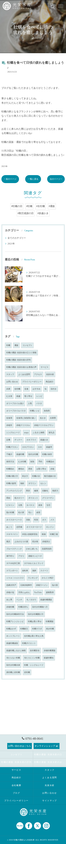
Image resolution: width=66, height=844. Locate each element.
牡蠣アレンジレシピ (15, 621)
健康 (36, 491)
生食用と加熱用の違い (26, 418)
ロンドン (50, 527)
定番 (8, 440)
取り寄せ (28, 396)
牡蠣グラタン (12, 447)
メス (52, 520)
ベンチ (19, 600)
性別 (36, 520)
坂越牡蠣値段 (12, 643)
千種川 (9, 454)
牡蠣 (8, 345)
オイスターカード (34, 527)
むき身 (9, 396)
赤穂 (52, 469)
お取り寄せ (41, 469)
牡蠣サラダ (37, 629)
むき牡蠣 (22, 462)
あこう (9, 527)
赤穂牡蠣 (10, 607)
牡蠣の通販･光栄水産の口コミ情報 (21, 353)
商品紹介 (50, 382)
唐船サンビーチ (35, 556)
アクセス (38, 374)
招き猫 (35, 542)
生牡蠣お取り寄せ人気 (33, 636)
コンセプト (27, 345)
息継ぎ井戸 (11, 585)
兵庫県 (53, 418)
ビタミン (10, 505)
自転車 (25, 571)
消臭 (28, 520)
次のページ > (56, 179)
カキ (40, 447)
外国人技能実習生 (30, 534)
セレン (43, 483)
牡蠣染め (50, 462)
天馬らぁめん (24, 592)
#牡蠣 (29, 206)
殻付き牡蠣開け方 (35, 614)
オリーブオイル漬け (15, 403)
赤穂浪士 (46, 542)
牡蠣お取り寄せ (35, 621)
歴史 (30, 469)
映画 (44, 534)
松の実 (21, 512)
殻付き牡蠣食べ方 (40, 607)
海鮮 (22, 483)
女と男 (9, 600)
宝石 (48, 505)
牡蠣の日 (36, 476)
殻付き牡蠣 (33, 454)
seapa (26, 433)
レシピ (39, 396)
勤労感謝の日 (50, 476)
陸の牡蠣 (10, 512)
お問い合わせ (12, 382)
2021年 (4, 166)
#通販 (52, 206)
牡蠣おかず (11, 629)
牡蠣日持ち (23, 607)
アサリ (21, 556)
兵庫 (8, 389)
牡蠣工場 (54, 534)
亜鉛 (8, 498)
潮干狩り (10, 556)
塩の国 (55, 585)
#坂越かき (43, 213)
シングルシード (13, 433)
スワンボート (12, 571)
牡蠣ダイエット (29, 643)
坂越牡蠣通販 (46, 600)
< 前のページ (10, 179)
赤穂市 (9, 425)
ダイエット (33, 498)
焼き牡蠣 (50, 629)
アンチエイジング (14, 491)
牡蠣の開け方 (12, 476)
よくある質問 (24, 374)
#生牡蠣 (40, 206)
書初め (21, 469)
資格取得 (50, 592)
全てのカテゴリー (17, 238)
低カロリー (19, 498)
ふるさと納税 (38, 433)
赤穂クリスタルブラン (44, 425)
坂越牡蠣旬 (49, 658)
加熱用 (47, 411)
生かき (43, 418)
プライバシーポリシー (32, 382)
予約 (40, 462)
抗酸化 (45, 491)
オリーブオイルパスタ (16, 411)
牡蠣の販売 (11, 483)
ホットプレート (13, 636)
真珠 (40, 505)
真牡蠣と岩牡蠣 (13, 672)
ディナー (18, 440)
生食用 (9, 418)
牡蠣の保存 (47, 454)
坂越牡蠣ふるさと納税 (16, 651)
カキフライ (31, 440)
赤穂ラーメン (42, 585)
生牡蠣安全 (35, 651)
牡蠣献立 (24, 629)
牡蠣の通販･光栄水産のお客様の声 (21, 367)
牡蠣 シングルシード (33, 665)
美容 (28, 491)
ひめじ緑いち (32, 549)
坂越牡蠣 (20, 454)
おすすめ (36, 389)
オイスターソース (14, 520)
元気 (20, 505)
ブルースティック (14, 549)
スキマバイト (12, 534)
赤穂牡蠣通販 (49, 651)
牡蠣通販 (50, 621)
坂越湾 (49, 447)
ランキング (33, 578)
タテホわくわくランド (33, 563)
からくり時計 (48, 578)
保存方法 (10, 462)
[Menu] (60, 6)
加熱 (32, 462)
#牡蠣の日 (16, 206)
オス (44, 520)
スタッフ (10, 374)
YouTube (38, 592)
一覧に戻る (33, 179)
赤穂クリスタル (23, 425)
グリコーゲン (48, 498)
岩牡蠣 (27, 672)
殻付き (53, 389)
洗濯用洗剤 (47, 549)
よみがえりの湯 (21, 542)
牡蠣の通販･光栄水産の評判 (18, 360)
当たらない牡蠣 (13, 658)
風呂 (8, 542)
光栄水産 (50, 374)
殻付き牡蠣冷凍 (13, 665)
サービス (44, 367)
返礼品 (51, 433)
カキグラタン (28, 447)
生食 (26, 389)
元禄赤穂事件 (26, 585)
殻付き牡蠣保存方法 (15, 614)
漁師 (34, 571)
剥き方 (25, 476)
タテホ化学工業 (13, 563)
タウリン (32, 483)
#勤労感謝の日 (26, 213)
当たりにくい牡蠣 (32, 658)
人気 (30, 403)
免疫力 (55, 491)
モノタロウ (31, 600)
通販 (16, 345)
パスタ (39, 403)
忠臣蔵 (19, 527)
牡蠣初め (10, 469)
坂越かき (44, 440)
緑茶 (38, 512)
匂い (30, 512)
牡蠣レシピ (35, 411)
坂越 (18, 396)
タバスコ (30, 505)
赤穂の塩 (10, 592)
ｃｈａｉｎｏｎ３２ (15, 578)
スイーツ (44, 571)
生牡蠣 (17, 389)
